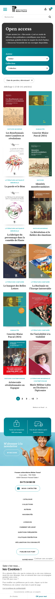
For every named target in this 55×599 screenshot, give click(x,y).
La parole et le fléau (15, 186)
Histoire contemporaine (14, 378)
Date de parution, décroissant (18, 80)
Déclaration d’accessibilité (27, 542)
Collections (27, 504)
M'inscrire (12, 453)
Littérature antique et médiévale (14, 181)
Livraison (27, 522)
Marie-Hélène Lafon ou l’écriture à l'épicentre (40, 388)
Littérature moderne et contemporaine (40, 380)
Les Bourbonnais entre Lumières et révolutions (15, 136)
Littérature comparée (14, 282)
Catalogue (27, 499)
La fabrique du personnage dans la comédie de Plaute (15, 238)
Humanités (40, 129)
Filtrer (43, 82)
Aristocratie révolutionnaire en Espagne (15, 385)
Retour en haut (40, 407)
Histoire (40, 180)
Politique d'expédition (27, 537)
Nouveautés (27, 514)
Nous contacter (29, 488)
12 (33, 398)
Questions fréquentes (27, 532)
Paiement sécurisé (27, 527)
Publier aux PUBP (27, 552)
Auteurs (27, 509)
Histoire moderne (14, 129)
